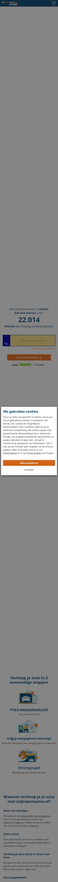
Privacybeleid (10, 453)
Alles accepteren (29, 463)
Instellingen (29, 470)
